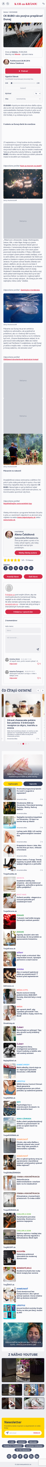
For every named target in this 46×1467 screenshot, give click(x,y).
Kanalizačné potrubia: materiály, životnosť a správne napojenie (26, 1219)
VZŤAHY (20, 952)
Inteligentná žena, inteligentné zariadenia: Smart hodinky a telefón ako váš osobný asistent (29, 1050)
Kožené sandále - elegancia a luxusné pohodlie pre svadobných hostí (29, 899)
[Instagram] (9, 1456)
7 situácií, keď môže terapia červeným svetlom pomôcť (28, 919)
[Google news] (31, 1456)
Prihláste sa (10, 594)
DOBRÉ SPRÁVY (23, 1064)
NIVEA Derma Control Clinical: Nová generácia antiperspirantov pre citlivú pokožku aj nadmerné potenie (29, 1087)
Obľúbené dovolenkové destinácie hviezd (20, 359)
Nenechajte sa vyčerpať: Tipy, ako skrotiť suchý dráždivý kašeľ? (29, 1032)
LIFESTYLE (21, 1081)
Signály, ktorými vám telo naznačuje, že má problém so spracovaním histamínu (29, 937)
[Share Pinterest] (21, 568)
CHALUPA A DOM (24, 1214)
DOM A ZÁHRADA (24, 1118)
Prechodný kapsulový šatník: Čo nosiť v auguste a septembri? (29, 791)
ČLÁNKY (20, 1027)
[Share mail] (31, 568)
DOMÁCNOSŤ (22, 1139)
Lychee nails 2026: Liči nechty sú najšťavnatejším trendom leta (29, 833)
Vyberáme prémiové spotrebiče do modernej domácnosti (27, 1256)
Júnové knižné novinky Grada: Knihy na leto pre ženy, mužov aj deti (29, 1310)
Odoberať (36, 1433)
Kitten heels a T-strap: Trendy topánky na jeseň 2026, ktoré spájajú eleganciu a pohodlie (29, 862)
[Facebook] (20, 1456)
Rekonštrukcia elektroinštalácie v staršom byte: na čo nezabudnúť (28, 1181)
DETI (19, 1102)
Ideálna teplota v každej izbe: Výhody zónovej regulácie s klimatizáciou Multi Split (29, 1235)
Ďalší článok (33, 577)
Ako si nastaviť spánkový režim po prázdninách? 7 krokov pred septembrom (27, 974)
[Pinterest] (25, 1456)
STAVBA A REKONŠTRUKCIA (28, 1177)
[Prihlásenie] (3, 3)
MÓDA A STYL (22, 990)
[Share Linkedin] (26, 568)
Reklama (33, 1442)
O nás (11, 1442)
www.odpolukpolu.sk (26, 517)
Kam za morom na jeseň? (31, 166)
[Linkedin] (37, 1456)
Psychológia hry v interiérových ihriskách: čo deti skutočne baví (28, 1107)
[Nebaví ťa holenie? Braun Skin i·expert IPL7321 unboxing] (12, 1403)
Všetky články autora (28, 553)
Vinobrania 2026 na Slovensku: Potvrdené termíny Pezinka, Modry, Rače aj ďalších (29, 806)
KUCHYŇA (21, 1251)
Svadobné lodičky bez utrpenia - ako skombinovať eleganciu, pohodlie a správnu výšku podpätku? (29, 884)
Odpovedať (13, 664)
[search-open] (7, 3)
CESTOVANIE (13, 12)
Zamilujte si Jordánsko (30, 290)
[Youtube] (14, 1456)
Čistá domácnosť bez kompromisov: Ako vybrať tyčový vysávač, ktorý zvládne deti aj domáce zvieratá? (29, 1294)
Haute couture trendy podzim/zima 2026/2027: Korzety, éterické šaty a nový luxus (29, 996)
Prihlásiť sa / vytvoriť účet (23, 612)
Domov (5, 12)
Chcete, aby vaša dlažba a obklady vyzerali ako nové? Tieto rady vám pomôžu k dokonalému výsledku (28, 1145)
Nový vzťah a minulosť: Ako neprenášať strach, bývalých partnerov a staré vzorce (29, 957)
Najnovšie (33, 784)
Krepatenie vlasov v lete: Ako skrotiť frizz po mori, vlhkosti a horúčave (29, 847)
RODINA (20, 969)
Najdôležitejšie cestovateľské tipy (17, 503)
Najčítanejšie (13, 784)
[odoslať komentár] (37, 649)
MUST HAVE (21, 894)
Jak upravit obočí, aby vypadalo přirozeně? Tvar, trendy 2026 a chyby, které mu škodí (29, 1012)
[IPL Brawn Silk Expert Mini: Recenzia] (34, 1403)
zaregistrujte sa (11, 604)
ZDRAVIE (20, 915)
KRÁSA (19, 1006)
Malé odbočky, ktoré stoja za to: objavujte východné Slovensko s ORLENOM (29, 1069)
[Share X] (16, 568)
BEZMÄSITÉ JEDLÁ (24, 1268)
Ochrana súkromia (34, 1446)
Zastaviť (23, 88)
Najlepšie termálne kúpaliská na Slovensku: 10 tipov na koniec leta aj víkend (29, 819)
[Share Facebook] (5, 568)
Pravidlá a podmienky (13, 1446)
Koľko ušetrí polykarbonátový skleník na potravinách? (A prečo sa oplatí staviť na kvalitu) (29, 1124)
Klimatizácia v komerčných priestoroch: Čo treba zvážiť (28, 1197)
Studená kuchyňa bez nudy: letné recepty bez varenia (28, 1272)
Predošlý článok (13, 577)
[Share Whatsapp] (11, 568)
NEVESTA (20, 878)
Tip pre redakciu (23, 1450)
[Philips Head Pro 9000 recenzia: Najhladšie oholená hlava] (34, 1389)
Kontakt (21, 1442)
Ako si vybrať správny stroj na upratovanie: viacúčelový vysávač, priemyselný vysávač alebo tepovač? (29, 1162)
